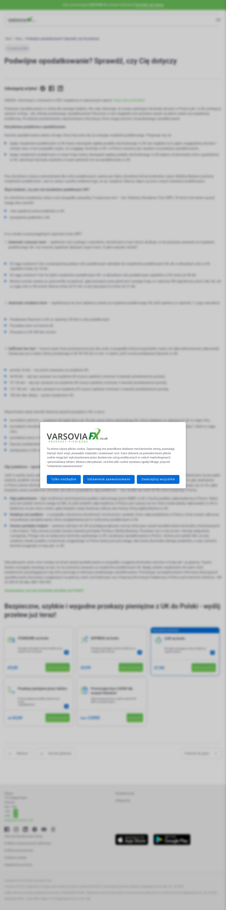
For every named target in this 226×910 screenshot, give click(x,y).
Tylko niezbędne (63, 479)
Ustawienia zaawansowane (108, 479)
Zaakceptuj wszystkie (158, 479)
